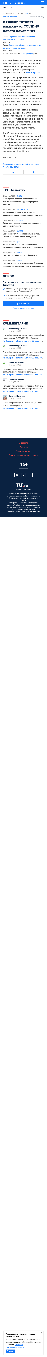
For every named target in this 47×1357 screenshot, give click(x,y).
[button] (13, 172)
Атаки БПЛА (8, 8)
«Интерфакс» (33, 72)
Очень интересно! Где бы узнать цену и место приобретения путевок (22, 404)
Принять (10, 1351)
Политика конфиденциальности (24, 455)
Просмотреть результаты (23, 308)
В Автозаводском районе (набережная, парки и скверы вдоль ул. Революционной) (24, 290)
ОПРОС (8, 276)
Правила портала (23, 451)
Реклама (24, 447)
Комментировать (10, 17)
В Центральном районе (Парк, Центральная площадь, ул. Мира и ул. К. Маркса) (22, 297)
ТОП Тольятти (14, 190)
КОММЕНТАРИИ (15, 323)
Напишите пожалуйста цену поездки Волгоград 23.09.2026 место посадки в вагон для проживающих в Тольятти (23, 370)
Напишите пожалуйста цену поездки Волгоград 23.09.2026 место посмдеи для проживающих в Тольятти (23, 387)
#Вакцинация (29, 53)
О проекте (23, 443)
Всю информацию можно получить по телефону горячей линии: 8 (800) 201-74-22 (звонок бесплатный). (23, 337)
